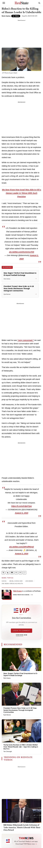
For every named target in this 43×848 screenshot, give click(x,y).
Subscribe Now (21, 635)
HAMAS (4, 581)
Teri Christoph (7, 751)
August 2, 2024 (21, 513)
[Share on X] (3, 572)
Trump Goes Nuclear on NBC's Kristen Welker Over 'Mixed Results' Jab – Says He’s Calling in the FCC (20, 747)
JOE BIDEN (29, 581)
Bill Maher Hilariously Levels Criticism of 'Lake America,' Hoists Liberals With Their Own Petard (21, 827)
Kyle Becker (7, 715)
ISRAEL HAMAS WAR (16, 581)
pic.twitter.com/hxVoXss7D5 (21, 252)
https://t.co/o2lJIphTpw (21, 506)
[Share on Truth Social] (7, 572)
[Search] (39, 3)
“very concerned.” (25, 340)
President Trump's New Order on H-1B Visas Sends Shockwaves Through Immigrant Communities (20, 710)
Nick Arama (6, 16)
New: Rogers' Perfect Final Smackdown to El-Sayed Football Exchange (20, 674)
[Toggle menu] (4, 3)
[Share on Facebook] (12, 572)
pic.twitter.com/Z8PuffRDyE (21, 547)
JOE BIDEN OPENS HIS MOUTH (12, 583)
